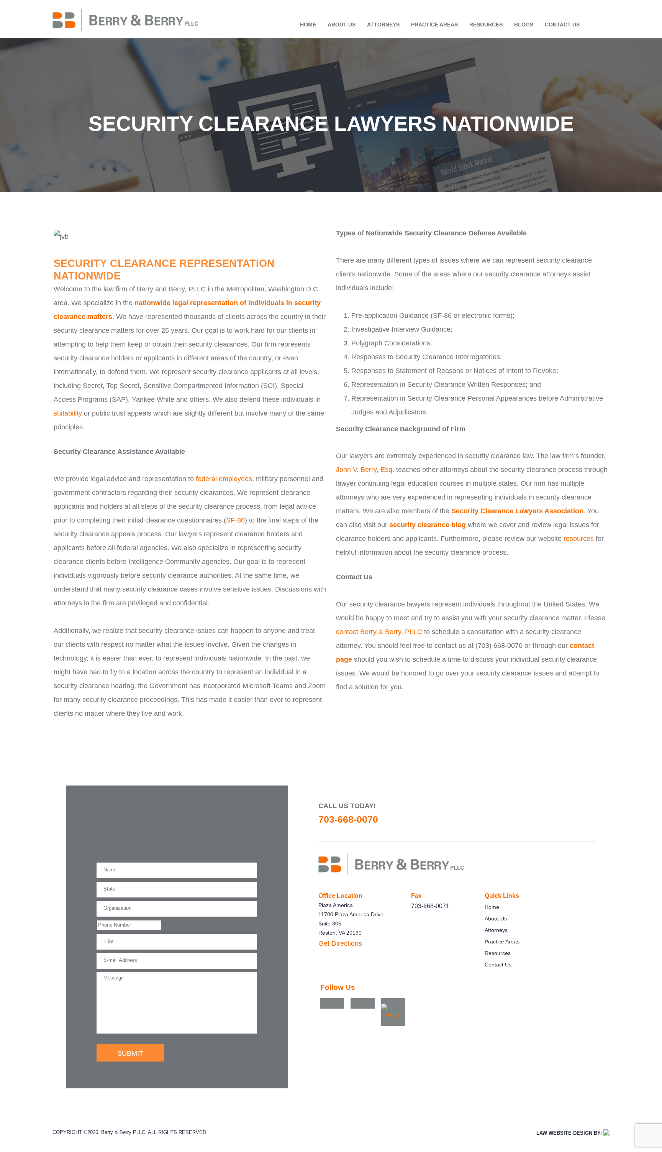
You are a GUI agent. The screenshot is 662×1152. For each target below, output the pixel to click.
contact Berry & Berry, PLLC (379, 632)
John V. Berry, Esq (364, 469)
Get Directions (340, 943)
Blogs (523, 24)
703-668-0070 (348, 819)
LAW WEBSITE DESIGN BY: (569, 1133)
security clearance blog (427, 525)
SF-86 (235, 520)
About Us (342, 24)
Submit (130, 1053)
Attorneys (383, 24)
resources (579, 538)
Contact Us (562, 24)
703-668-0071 (430, 905)
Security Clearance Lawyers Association (517, 511)
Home (308, 24)
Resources (486, 24)
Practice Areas (434, 24)
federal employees (224, 479)
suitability (68, 413)
